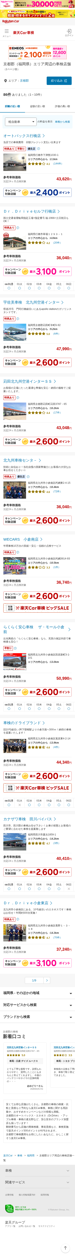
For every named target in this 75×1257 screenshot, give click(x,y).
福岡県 (31, 1155)
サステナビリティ (46, 1226)
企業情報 (9, 1195)
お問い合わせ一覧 (27, 1226)
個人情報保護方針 (27, 1195)
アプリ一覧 (10, 1226)
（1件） (56, 567)
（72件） (57, 491)
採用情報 (45, 1195)
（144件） (58, 163)
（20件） (57, 242)
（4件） (56, 747)
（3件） (56, 843)
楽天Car (7, 1155)
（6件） (56, 333)
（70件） (57, 937)
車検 (19, 1155)
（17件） (57, 412)
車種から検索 (62, 121)
